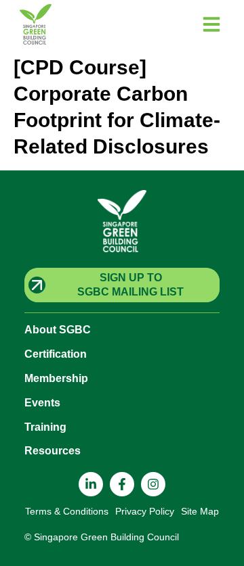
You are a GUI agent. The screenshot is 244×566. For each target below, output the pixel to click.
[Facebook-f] (122, 484)
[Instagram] (153, 484)
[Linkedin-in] (91, 484)
